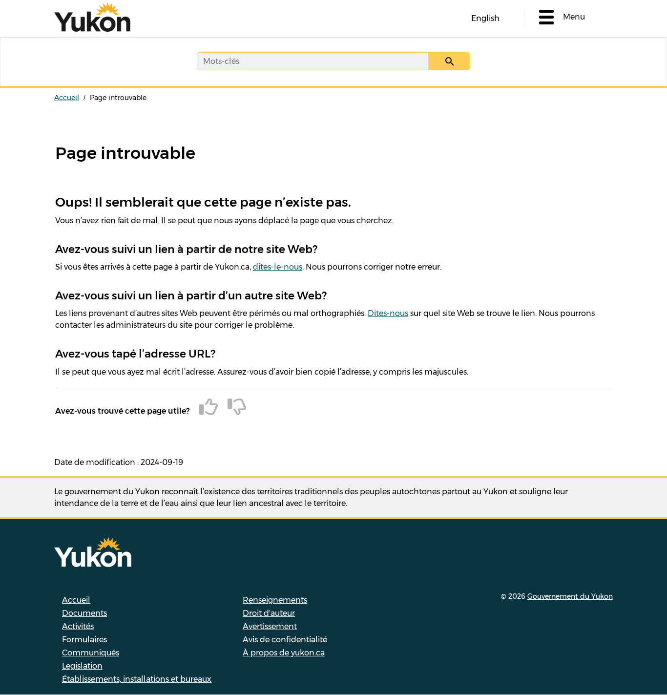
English (485, 18)
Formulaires (84, 639)
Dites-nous (388, 313)
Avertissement (270, 626)
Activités (78, 626)
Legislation (82, 666)
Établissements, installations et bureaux (136, 679)
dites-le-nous (277, 267)
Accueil (66, 97)
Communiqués (90, 652)
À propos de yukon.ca (284, 652)
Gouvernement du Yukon (570, 596)
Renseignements (275, 600)
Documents (84, 613)
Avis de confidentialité (285, 639)
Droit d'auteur (269, 613)
